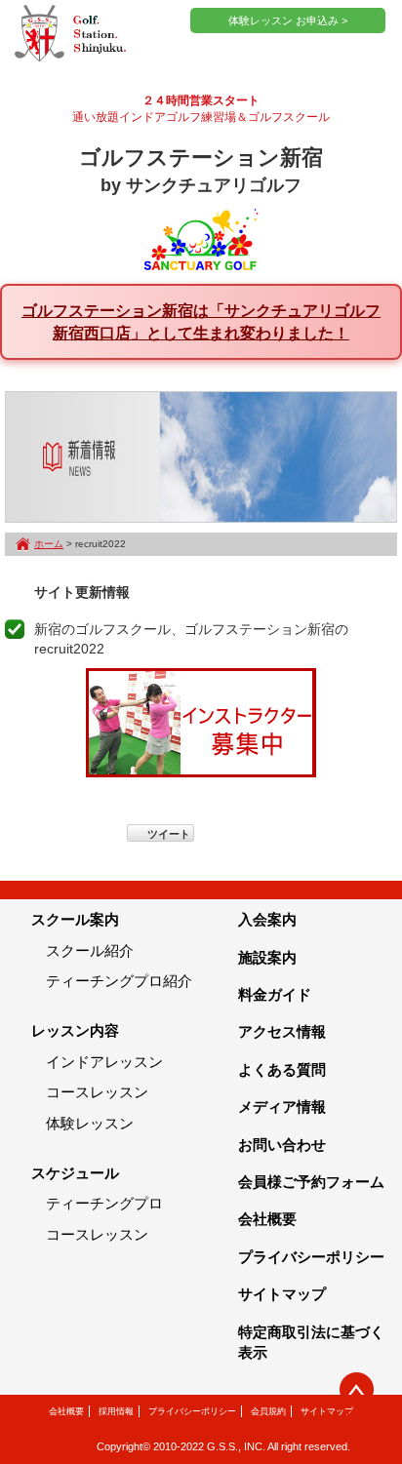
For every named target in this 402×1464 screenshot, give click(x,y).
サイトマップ (282, 1294)
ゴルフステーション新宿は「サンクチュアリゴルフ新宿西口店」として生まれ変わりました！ (201, 321)
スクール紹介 (90, 950)
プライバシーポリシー (311, 1256)
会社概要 (267, 1218)
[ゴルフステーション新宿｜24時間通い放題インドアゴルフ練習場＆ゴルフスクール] (70, 34)
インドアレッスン (104, 1061)
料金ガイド (274, 994)
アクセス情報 (282, 1031)
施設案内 (267, 957)
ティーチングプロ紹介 (119, 980)
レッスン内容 (75, 1030)
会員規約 (268, 1411)
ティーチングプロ (104, 1203)
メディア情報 (282, 1106)
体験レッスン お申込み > (287, 20)
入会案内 (267, 919)
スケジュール (75, 1173)
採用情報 (116, 1411)
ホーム (48, 543)
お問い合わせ (282, 1144)
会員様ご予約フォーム (311, 1181)
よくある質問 (282, 1069)
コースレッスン (97, 1092)
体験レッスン (90, 1123)
